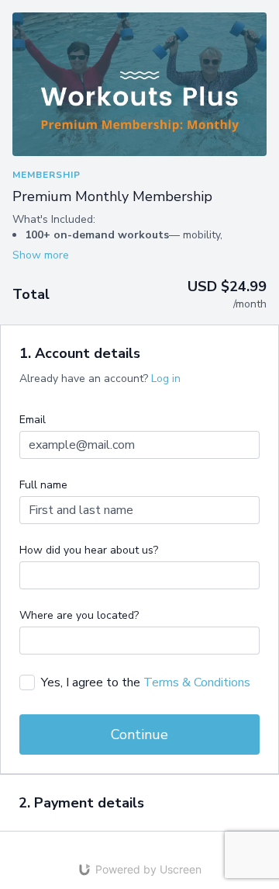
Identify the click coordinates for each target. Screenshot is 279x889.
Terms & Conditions (196, 682)
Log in (166, 378)
